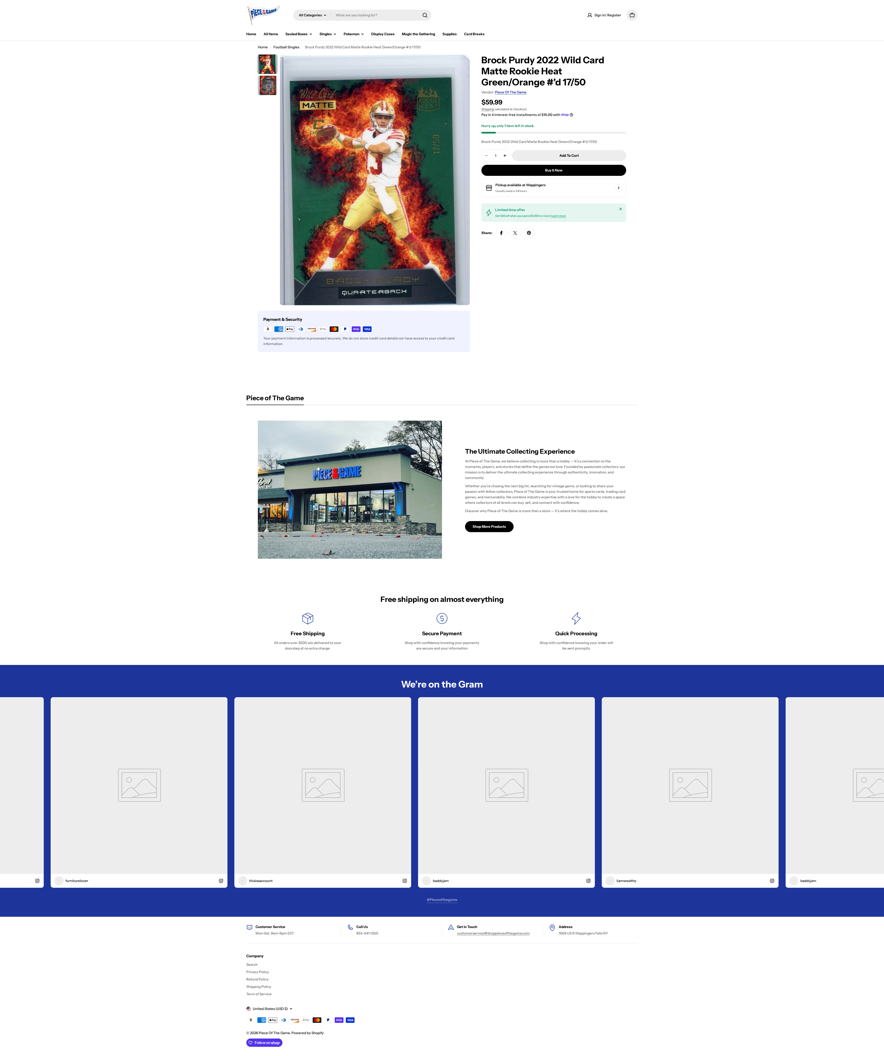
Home (263, 47)
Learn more (558, 216)
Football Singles (286, 47)
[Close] (620, 209)
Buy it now (553, 170)
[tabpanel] (442, 489)
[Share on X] (515, 232)
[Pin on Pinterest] (529, 232)
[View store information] (618, 187)
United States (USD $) (270, 1009)
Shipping (487, 109)
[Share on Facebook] (501, 232)
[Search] (425, 15)
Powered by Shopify (307, 1033)
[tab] (275, 399)
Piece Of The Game (510, 92)
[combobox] (362, 15)
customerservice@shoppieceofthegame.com (493, 933)
